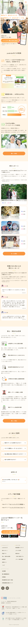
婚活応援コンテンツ (20, 547)
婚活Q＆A (17, 553)
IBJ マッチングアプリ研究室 (16, 504)
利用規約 (4, 577)
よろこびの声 (18, 550)
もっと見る (14, 254)
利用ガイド (4, 562)
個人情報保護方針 (5, 574)
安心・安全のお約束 (6, 556)
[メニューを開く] (26, 2)
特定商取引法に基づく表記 (7, 580)
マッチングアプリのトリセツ (16, 507)
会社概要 (4, 571)
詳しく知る (14, 153)
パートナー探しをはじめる (10, 40)
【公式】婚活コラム (20, 556)
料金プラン (4, 553)
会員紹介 (4, 559)
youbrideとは (5, 547)
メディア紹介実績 (19, 559)
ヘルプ (3, 565)
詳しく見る (14, 421)
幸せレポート (4, 550)
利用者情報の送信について (7, 582)
